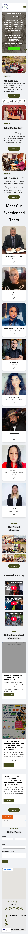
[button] (24, 7)
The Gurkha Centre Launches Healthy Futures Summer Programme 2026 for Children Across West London (14, 745)
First (3, 841)
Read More (8, 694)
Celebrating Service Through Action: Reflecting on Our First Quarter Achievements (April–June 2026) (13, 780)
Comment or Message (8, 851)
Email (4, 844)
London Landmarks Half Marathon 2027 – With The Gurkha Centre (14, 677)
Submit (5, 861)
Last (16, 841)
